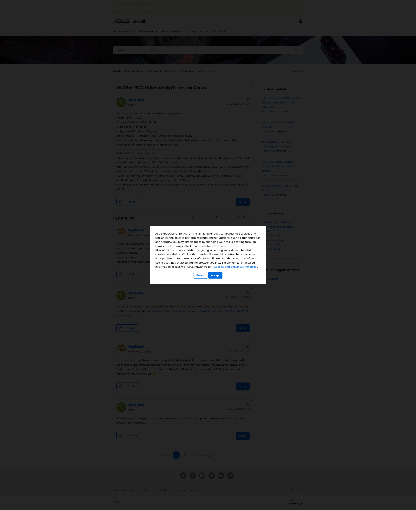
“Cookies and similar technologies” (235, 266)
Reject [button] (200, 275)
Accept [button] (215, 275)
